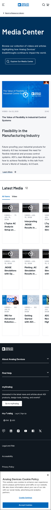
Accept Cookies (25, 505)
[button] (20, 61)
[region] (25, 490)
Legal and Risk (8, 446)
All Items (6, 196)
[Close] (48, 475)
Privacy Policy (8, 467)
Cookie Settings (25, 498)
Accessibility (7, 456)
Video (14, 196)
